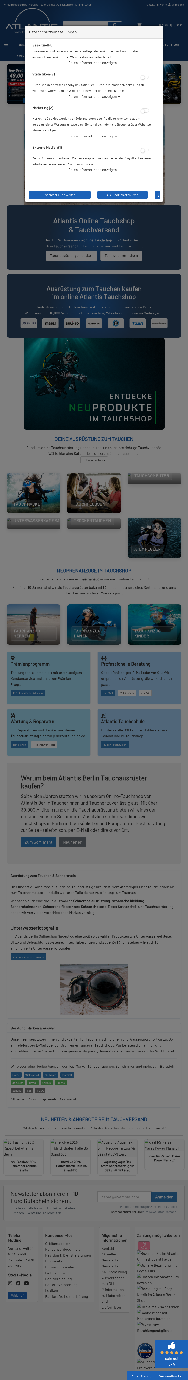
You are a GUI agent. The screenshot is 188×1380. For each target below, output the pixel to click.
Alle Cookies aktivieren (122, 195)
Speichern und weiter (60, 195)
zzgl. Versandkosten (167, 1376)
